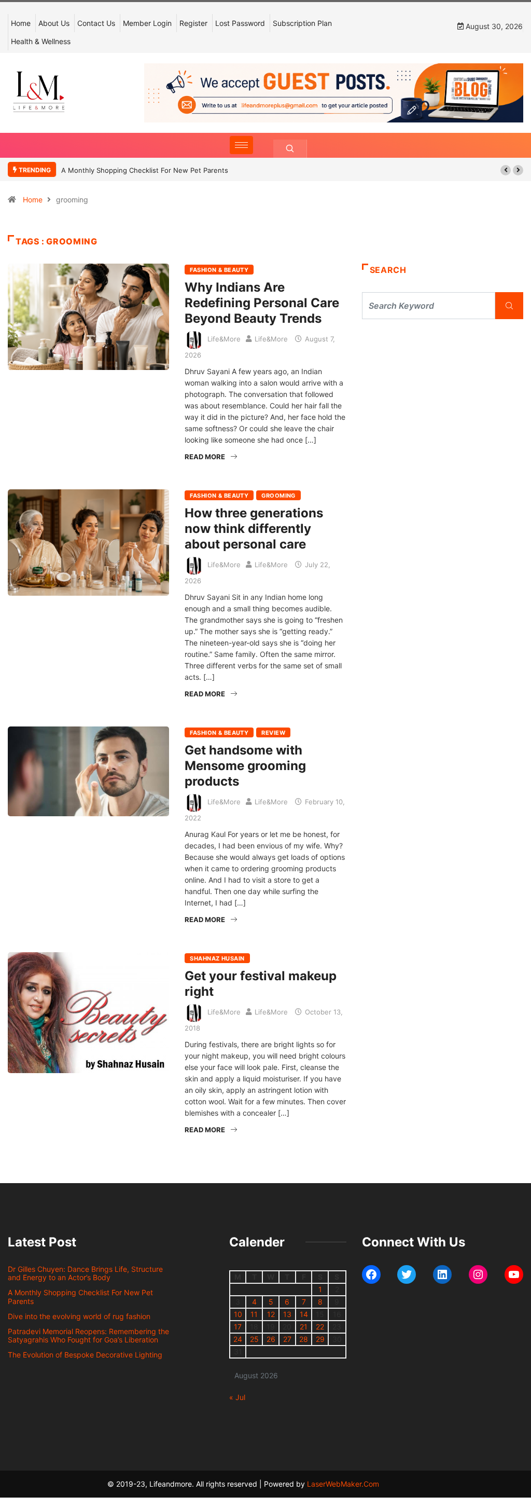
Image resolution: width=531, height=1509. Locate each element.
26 (271, 1339)
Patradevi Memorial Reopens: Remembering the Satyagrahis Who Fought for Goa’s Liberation (88, 1336)
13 (287, 1314)
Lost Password (240, 23)
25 (254, 1339)
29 (320, 1339)
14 (304, 1314)
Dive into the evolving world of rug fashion (81, 1316)
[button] (505, 170)
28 (303, 1339)
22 (320, 1326)
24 (237, 1339)
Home (21, 23)
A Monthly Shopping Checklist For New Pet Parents (144, 170)
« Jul (237, 1397)
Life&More (224, 339)
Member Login (147, 23)
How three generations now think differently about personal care (254, 528)
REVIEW (273, 732)
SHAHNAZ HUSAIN (217, 958)
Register (193, 23)
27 (287, 1339)
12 (271, 1314)
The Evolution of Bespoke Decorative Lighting (85, 1354)
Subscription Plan (302, 23)
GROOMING (278, 495)
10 (238, 1314)
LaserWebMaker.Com (343, 1483)
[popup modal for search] (290, 149)
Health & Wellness (41, 41)
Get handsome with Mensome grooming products (245, 766)
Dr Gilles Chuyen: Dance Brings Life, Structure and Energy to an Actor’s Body (85, 1273)
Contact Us (96, 23)
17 (238, 1326)
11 (254, 1314)
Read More (205, 456)
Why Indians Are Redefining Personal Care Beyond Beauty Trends (262, 303)
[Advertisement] (442, 415)
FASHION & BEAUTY (219, 269)
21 (304, 1326)
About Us (53, 23)
